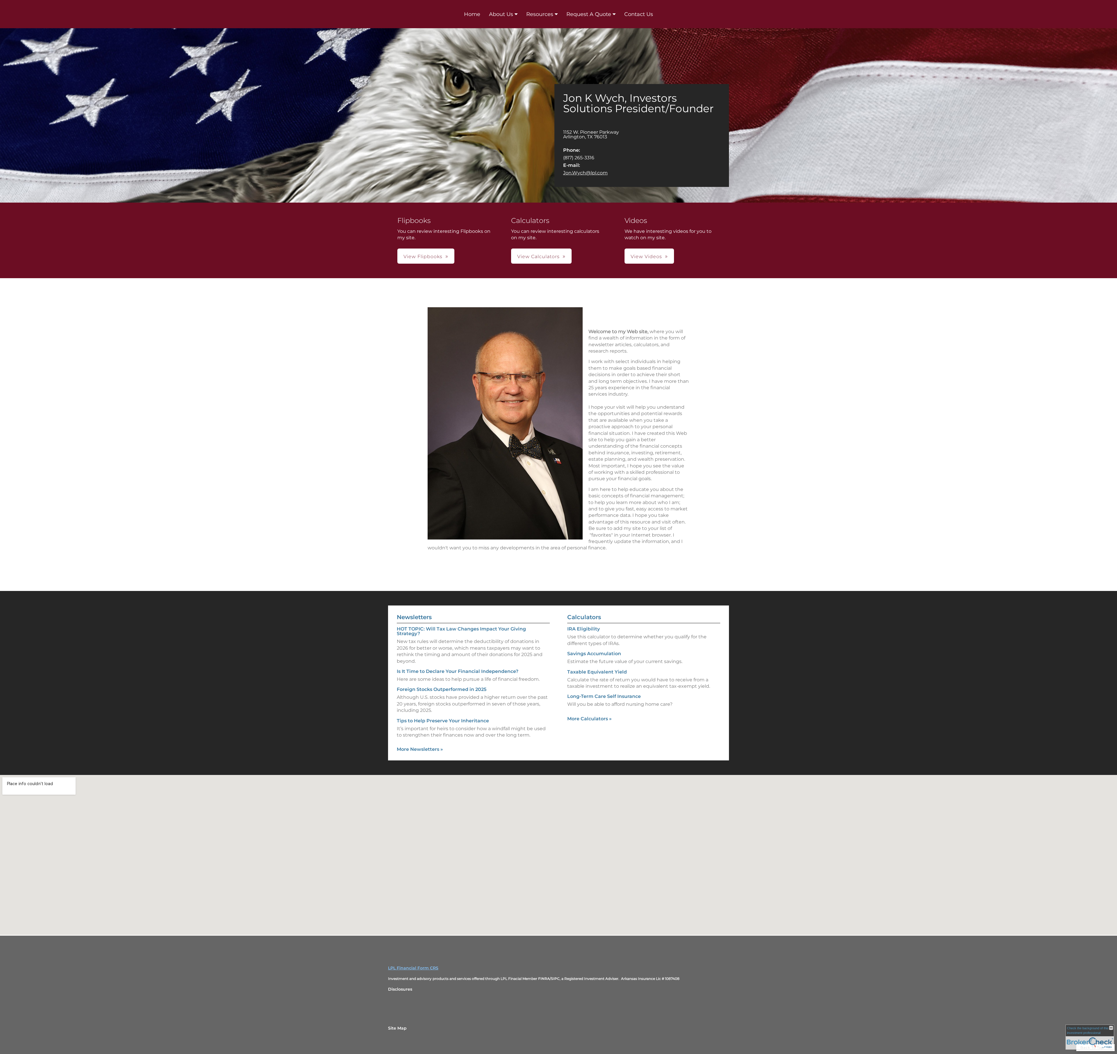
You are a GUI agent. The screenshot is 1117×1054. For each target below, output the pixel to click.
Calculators (584, 617)
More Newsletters (420, 749)
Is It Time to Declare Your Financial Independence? (457, 671)
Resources (539, 14)
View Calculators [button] (538, 256)
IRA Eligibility (583, 629)
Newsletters (414, 617)
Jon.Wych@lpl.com (585, 173)
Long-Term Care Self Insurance (604, 696)
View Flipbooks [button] (422, 256)
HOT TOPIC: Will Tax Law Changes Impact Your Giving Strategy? (461, 631)
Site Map (397, 1028)
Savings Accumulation (594, 653)
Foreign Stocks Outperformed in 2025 (441, 689)
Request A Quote (588, 14)
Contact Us (638, 14)
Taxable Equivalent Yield (597, 672)
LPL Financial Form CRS (413, 968)
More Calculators (589, 718)
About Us (501, 14)
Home (472, 14)
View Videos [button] (646, 256)
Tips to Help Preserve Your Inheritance (443, 720)
